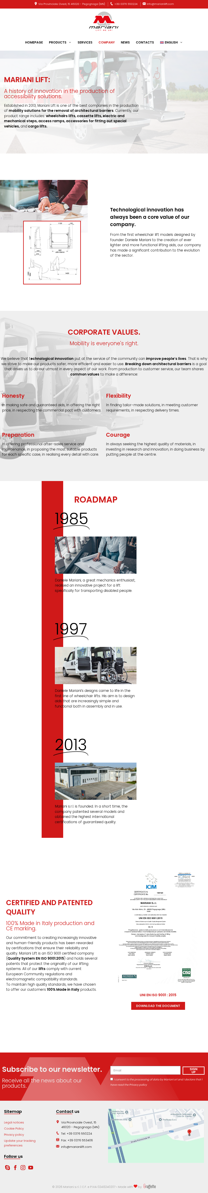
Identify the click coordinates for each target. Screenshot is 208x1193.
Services (85, 42)
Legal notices (14, 1122)
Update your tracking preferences (20, 1143)
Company (107, 42)
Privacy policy (14, 1134)
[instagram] (23, 1169)
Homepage (34, 42)
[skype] (7, 1169)
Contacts (145, 42)
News (125, 42)
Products (57, 42)
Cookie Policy (14, 1128)
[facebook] (16, 1169)
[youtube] (30, 1169)
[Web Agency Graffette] (149, 1187)
